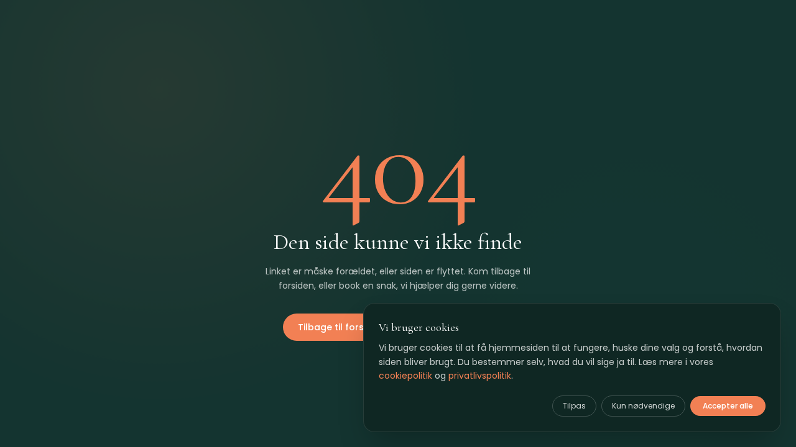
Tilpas (574, 405)
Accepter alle (728, 405)
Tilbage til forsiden (340, 327)
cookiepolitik (405, 375)
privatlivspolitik (479, 375)
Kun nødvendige (643, 405)
